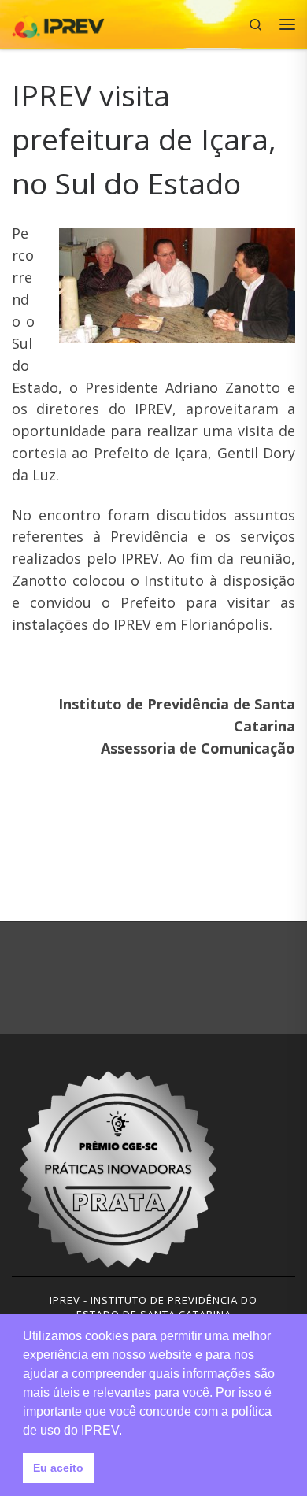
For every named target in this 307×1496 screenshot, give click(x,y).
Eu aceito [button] (58, 1467)
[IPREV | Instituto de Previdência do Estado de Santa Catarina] (58, 22)
